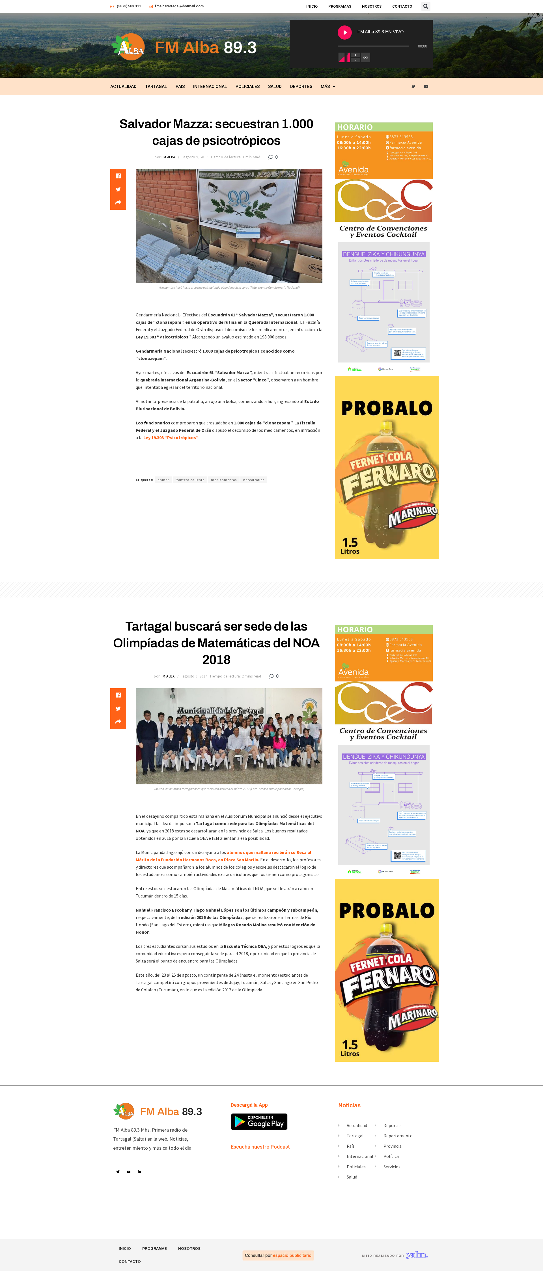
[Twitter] (413, 86)
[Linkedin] (140, 1172)
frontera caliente (190, 480)
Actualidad (123, 86)
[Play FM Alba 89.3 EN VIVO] (345, 32)
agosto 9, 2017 (195, 157)
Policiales (248, 86)
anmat (163, 480)
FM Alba (168, 157)
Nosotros (372, 6)
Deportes (301, 86)
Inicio (312, 6)
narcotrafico (253, 480)
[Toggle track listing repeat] (365, 57)
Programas (339, 6)
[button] (425, 6)
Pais (180, 86)
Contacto (402, 6)
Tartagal (156, 86)
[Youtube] (426, 86)
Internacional (210, 86)
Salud (275, 86)
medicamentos (224, 480)
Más (325, 86)
